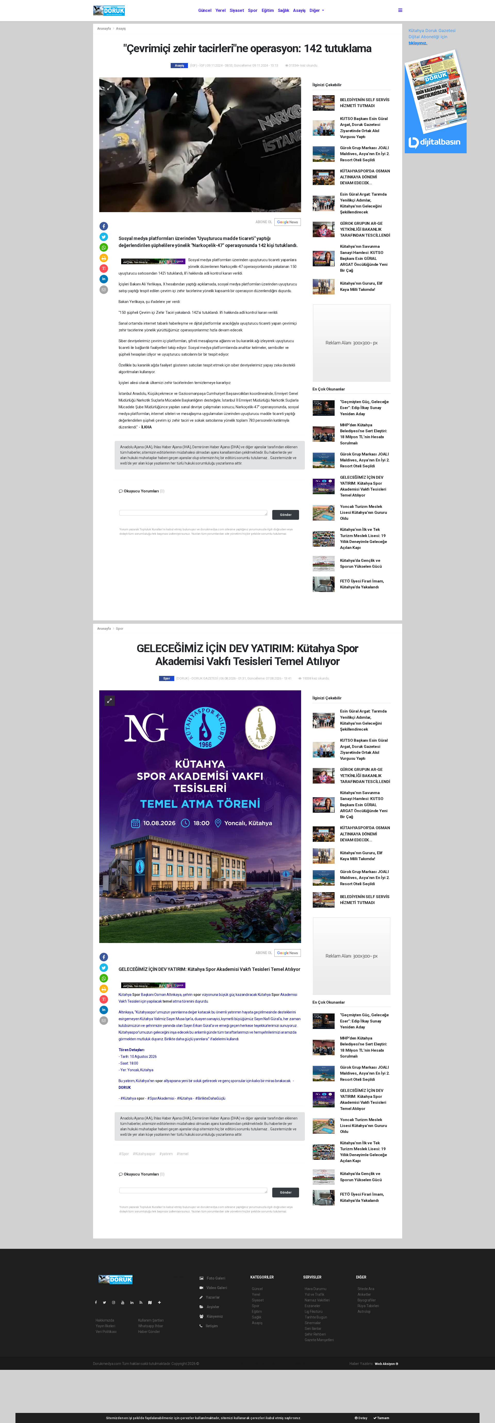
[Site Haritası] (152, 1302)
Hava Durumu (315, 1289)
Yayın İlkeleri (105, 1326)
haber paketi (233, 1364)
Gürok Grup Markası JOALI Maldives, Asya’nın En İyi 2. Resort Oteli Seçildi (365, 154)
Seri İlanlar (313, 1328)
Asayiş (299, 10)
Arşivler (212, 1307)
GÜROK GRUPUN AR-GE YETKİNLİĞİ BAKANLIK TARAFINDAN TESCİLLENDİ (365, 229)
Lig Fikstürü (314, 1311)
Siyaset (237, 10)
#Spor (124, 1154)
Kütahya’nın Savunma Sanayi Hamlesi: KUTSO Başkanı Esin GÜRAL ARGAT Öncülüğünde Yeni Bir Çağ (363, 258)
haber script (294, 1364)
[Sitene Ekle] (161, 1302)
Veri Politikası (106, 1332)
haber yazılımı (211, 1364)
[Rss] (142, 1302)
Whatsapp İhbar (150, 1326)
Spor (252, 10)
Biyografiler (367, 1300)
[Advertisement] (38, 1395)
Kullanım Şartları (151, 1320)
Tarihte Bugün (316, 1317)
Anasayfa (104, 28)
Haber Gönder (149, 1332)
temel (168, 1001)
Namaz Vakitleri (317, 1300)
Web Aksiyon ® (386, 1364)
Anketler (364, 1294)
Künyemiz (214, 1316)
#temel (182, 1154)
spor (197, 995)
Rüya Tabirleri (368, 1306)
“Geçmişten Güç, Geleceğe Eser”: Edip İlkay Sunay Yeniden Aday (364, 407)
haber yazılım (274, 1364)
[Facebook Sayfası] (98, 1302)
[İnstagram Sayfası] (115, 1302)
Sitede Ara (366, 1289)
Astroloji (364, 1311)
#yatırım (166, 1154)
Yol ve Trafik (314, 1294)
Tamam (383, 1418)
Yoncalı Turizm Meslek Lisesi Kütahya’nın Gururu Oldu (363, 512)
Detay (362, 1418)
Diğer (315, 10)
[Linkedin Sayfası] (134, 1302)
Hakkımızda (105, 1320)
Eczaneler (312, 1306)
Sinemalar (313, 1323)
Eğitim (268, 10)
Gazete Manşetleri (319, 1340)
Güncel (204, 10)
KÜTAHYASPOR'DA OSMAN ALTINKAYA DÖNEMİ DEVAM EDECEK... (365, 177)
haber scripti (253, 1364)
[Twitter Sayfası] (106, 1302)
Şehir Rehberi (315, 1334)
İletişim (211, 1326)
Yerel (221, 10)
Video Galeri (216, 1288)
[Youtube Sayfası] (124, 1302)
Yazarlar (212, 1297)
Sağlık (283, 10)
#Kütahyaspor (144, 1154)
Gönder (286, 515)
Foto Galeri (215, 1278)
